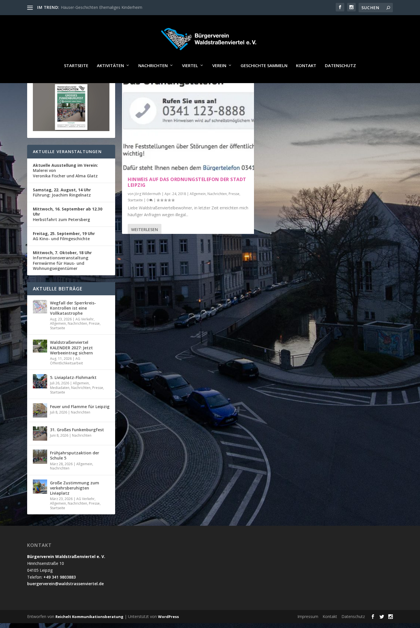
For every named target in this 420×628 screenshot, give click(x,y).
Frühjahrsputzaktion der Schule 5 (74, 455)
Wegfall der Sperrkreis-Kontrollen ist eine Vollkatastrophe (73, 308)
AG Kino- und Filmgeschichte (64, 236)
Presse (234, 193)
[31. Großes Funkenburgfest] (40, 433)
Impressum (307, 616)
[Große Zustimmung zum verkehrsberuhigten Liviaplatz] (40, 486)
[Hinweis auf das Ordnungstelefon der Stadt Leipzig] (188, 121)
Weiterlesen (144, 229)
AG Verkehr (84, 319)
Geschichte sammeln (264, 65)
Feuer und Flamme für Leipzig (79, 406)
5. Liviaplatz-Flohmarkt (73, 377)
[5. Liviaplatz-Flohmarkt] (40, 381)
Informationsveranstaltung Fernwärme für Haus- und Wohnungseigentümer (62, 260)
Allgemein (198, 193)
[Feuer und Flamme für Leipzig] (40, 410)
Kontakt (306, 65)
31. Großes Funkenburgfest (77, 429)
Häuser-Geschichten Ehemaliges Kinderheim (101, 7)
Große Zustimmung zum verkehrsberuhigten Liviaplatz (74, 488)
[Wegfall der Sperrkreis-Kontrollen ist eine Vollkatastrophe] (40, 307)
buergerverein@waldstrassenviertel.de (65, 583)
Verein (219, 65)
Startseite (76, 65)
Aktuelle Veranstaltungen (67, 151)
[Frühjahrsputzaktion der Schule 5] (40, 457)
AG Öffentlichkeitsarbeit (66, 361)
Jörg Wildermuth (148, 193)
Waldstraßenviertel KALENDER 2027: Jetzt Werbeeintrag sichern (71, 347)
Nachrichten (153, 65)
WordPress (168, 616)
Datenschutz (340, 65)
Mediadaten (59, 387)
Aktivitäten (110, 65)
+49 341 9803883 (59, 577)
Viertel (190, 65)
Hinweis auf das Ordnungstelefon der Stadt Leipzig (187, 182)
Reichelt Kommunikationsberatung (89, 616)
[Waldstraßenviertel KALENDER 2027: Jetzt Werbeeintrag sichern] (40, 346)
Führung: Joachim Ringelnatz (62, 192)
